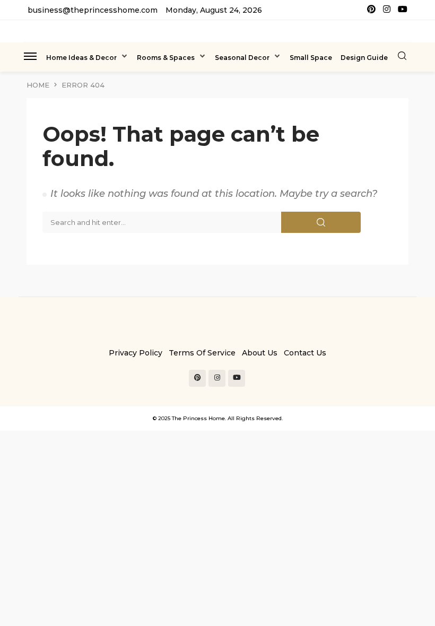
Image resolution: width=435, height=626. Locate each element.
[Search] (402, 56)
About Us (259, 353)
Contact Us (305, 353)
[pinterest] (371, 10)
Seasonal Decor (242, 58)
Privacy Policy (135, 353)
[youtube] (402, 10)
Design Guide (364, 58)
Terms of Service (202, 353)
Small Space (311, 58)
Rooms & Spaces (166, 58)
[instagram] (386, 10)
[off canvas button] (30, 56)
